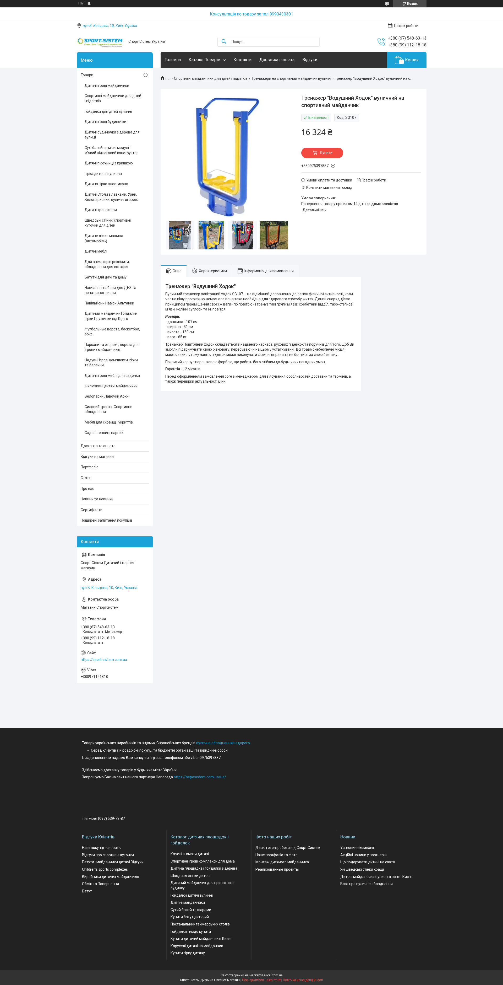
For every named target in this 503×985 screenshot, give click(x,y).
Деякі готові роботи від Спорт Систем (287, 847)
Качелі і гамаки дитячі (190, 854)
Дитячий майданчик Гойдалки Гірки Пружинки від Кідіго (111, 316)
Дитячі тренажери (101, 210)
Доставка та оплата (98, 446)
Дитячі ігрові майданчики (107, 85)
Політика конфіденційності (303, 980)
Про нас (87, 488)
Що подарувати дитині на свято (367, 862)
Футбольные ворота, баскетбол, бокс (112, 331)
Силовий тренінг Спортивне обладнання (108, 409)
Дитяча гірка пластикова (106, 184)
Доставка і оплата (276, 59)
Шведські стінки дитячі (190, 876)
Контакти (242, 59)
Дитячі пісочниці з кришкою (109, 163)
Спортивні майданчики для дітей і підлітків (211, 78)
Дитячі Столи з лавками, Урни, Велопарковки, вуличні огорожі (112, 197)
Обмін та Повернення (100, 884)
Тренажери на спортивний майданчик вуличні (291, 78)
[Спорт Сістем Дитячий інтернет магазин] (100, 41)
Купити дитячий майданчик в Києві (201, 938)
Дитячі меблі (96, 251)
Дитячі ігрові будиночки (105, 122)
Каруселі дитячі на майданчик (197, 946)
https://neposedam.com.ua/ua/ (200, 777)
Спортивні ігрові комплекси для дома (203, 861)
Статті (86, 478)
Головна (173, 59)
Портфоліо (90, 467)
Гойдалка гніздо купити (191, 931)
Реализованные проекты (277, 869)
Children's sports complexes (105, 869)
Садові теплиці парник (104, 433)
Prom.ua (277, 975)
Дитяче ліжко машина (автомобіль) (104, 238)
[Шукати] (224, 42)
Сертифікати (91, 510)
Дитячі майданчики (188, 902)
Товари (87, 75)
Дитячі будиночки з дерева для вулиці (112, 135)
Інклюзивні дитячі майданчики (111, 386)
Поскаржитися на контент (261, 980)
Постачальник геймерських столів (200, 924)
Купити (326, 153)
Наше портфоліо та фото (276, 855)
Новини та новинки (97, 499)
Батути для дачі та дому (106, 277)
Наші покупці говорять (101, 847)
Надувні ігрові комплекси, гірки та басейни (111, 362)
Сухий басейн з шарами (191, 910)
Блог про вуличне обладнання (366, 884)
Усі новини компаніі (357, 847)
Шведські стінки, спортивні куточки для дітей (108, 223)
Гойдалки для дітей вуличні (108, 111)
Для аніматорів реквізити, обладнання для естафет (107, 264)
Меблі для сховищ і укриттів (109, 422)
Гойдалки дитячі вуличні (192, 895)
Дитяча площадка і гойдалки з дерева (204, 868)
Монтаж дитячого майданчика (282, 862)
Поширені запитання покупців (106, 520)
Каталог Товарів (204, 59)
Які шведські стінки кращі (362, 869)
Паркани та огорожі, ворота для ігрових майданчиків (112, 347)
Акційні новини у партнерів (363, 855)
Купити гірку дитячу (188, 953)
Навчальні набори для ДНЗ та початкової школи (110, 290)
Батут (87, 891)
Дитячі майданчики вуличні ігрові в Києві (376, 877)
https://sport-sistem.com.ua (104, 659)
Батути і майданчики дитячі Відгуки (113, 862)
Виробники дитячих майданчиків (110, 877)
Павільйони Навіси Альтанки (109, 303)
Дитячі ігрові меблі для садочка (112, 375)
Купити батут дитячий (190, 917)
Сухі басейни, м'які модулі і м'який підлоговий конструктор (112, 150)
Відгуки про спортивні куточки (108, 855)
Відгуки (309, 59)
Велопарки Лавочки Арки (107, 396)
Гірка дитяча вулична (103, 174)
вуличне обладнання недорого (223, 743)
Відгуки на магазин (97, 456)
